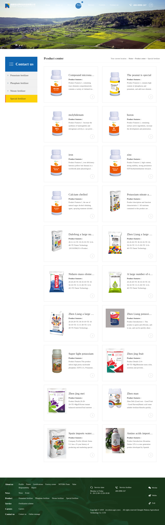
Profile (21, 484)
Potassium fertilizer (19, 75)
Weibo (152, 495)
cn (151, 5)
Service (91, 5)
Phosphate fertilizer (19, 83)
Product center (140, 59)
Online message (34, 514)
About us (59, 5)
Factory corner (50, 484)
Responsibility (24, 488)
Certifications (38, 484)
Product (80, 5)
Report (33, 488)
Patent (28, 484)
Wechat (152, 487)
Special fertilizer (18, 98)
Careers (102, 5)
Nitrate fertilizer (17, 91)
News (70, 5)
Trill (151, 503)
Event (27, 493)
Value (74, 484)
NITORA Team (64, 484)
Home (47, 5)
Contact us (114, 5)
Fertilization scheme (26, 504)
